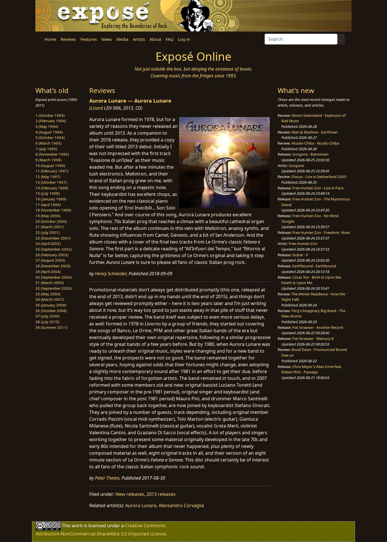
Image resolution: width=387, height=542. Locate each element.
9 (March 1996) (48, 159)
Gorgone (296, 165)
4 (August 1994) (49, 132)
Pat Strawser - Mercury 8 (313, 338)
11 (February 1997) (51, 170)
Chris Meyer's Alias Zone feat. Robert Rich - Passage (311, 369)
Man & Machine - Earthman (315, 132)
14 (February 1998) (51, 187)
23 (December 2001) (53, 238)
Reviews (68, 39)
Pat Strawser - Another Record (317, 327)
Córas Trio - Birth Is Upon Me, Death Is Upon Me (311, 280)
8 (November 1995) (52, 154)
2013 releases (161, 494)
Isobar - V (300, 254)
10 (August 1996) (50, 165)
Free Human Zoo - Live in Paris (318, 187)
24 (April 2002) (48, 243)
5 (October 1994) (50, 137)
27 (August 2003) (50, 260)
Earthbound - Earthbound (314, 265)
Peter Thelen (107, 478)
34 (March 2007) (49, 299)
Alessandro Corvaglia (181, 505)
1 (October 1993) (50, 115)
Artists (139, 39)
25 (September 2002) (53, 249)
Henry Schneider (110, 273)
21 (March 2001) (49, 226)
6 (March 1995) (48, 143)
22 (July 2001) (47, 232)
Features (88, 39)
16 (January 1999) (50, 199)
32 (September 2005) (53, 288)
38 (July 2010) (47, 321)
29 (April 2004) (48, 271)
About (155, 39)
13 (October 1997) (51, 182)
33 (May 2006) (47, 294)
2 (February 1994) (50, 120)
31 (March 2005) (49, 282)
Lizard (97, 108)
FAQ (169, 39)
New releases (130, 494)
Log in (184, 39)
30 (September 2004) (53, 277)
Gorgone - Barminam (310, 154)
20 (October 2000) (51, 221)
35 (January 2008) (50, 305)
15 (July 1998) (47, 193)
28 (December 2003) (53, 265)
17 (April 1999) (48, 204)
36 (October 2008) (51, 310)
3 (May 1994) (46, 126)
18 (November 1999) (53, 210)
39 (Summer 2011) (51, 327)
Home (50, 39)
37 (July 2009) (47, 316)
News (106, 39)
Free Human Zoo (303, 243)
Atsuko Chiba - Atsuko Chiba (315, 143)
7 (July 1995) (46, 148)
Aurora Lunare (140, 505)
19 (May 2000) (47, 215)
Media (122, 39)
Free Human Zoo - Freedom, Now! (321, 232)
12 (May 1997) (47, 176)
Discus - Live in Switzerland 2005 (319, 176)
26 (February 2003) (51, 254)
